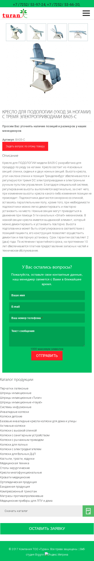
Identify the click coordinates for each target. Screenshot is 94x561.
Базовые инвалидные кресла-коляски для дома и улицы (38, 421)
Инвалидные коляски (14, 412)
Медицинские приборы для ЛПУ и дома (26, 500)
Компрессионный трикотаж (18, 491)
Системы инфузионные (15, 407)
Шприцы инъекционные (15, 393)
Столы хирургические (15, 468)
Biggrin (39, 554)
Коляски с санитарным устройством (25, 435)
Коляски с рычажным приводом (22, 439)
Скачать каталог (16, 511)
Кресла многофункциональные (21, 472)
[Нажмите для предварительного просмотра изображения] (46, 64)
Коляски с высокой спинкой (18, 430)
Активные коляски (12, 425)
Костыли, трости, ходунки (17, 458)
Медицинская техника (14, 463)
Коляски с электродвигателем (20, 449)
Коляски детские (11, 416)
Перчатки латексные (14, 388)
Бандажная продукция (15, 486)
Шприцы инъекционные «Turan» (21, 397)
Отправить (47, 355)
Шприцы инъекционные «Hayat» (21, 402)
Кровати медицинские (15, 477)
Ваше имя (18, 295)
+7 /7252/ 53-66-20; (63, 4)
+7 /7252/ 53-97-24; (29, 4)
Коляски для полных (14, 444)
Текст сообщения (22, 331)
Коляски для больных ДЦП (18, 454)
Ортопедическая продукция (18, 482)
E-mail (15, 306)
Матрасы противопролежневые (21, 496)
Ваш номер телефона (27, 318)
